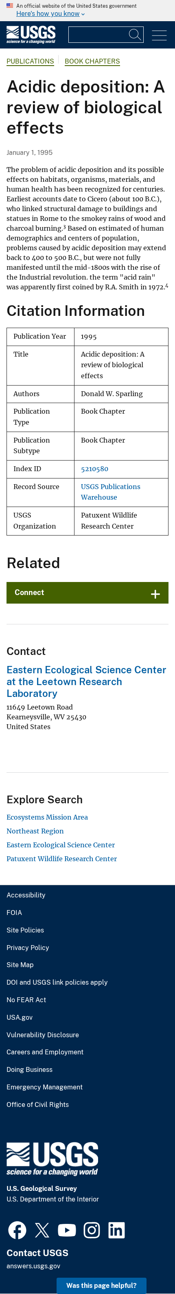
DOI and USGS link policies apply (57, 982)
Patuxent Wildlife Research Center (62, 859)
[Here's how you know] (87, 10)
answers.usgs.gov (33, 1266)
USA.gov (20, 1017)
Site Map (20, 965)
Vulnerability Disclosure (43, 1035)
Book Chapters (92, 61)
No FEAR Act (26, 1000)
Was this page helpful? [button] (101, 1286)
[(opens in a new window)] (17, 1229)
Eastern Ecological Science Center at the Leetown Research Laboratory (86, 681)
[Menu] (159, 35)
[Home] (31, 42)
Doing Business (29, 1070)
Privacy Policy (28, 948)
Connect (29, 592)
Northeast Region (35, 831)
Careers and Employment (45, 1052)
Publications (30, 61)
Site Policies (25, 930)
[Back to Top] (145, 1264)
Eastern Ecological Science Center (61, 845)
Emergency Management (45, 1087)
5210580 (94, 469)
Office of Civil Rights (38, 1105)
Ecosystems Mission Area (47, 817)
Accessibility (26, 895)
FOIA (14, 913)
